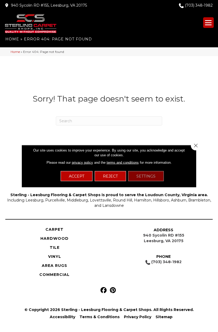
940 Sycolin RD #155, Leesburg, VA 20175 (49, 5)
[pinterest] (113, 290)
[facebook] (103, 290)
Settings (146, 176)
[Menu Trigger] (208, 22)
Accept (76, 176)
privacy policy (82, 162)
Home (12, 39)
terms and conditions (123, 162)
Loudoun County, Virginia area (176, 194)
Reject (110, 176)
